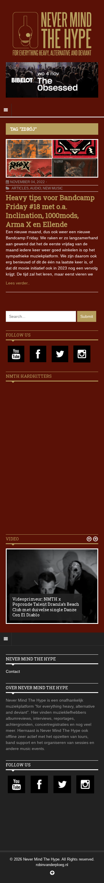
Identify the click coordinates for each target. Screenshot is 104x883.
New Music (53, 188)
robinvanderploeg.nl (52, 865)
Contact (13, 671)
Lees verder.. (18, 283)
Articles (20, 188)
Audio (35, 188)
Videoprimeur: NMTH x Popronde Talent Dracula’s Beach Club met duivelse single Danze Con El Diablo (45, 607)
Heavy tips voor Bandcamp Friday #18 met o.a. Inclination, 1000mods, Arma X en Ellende (50, 211)
